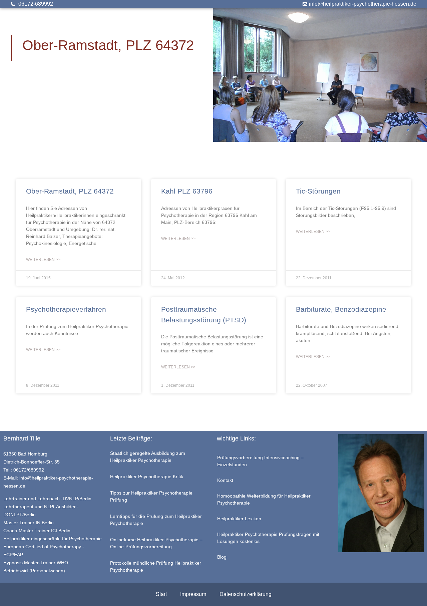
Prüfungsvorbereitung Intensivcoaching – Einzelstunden (260, 461)
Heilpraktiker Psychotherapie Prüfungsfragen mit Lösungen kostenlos (268, 538)
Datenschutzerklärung (246, 594)
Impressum (193, 594)
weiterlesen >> (43, 259)
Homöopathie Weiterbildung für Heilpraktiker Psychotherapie (264, 499)
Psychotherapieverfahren (66, 309)
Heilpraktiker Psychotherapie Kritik (146, 476)
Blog (222, 557)
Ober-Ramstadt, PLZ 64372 (70, 191)
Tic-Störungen (318, 191)
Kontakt (225, 480)
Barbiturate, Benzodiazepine (341, 309)
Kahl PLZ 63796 (186, 191)
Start (161, 594)
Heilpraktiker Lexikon (239, 518)
